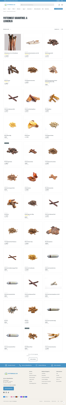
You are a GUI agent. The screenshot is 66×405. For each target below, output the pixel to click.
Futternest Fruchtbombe (29, 268)
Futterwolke (7, 401)
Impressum (40, 401)
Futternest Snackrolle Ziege (50, 320)
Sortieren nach (6, 29)
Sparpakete (44, 375)
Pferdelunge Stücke (8, 161)
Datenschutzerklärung (47, 401)
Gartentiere (29, 8)
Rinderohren (27, 135)
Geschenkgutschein (32, 383)
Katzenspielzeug (44, 383)
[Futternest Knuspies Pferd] (12, 177)
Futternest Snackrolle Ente (50, 268)
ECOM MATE (15, 401)
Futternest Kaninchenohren (50, 346)
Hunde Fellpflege (45, 379)
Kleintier (18, 8)
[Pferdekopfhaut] (53, 98)
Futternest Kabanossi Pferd (30, 294)
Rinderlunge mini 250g (29, 214)
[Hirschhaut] (12, 203)
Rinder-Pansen (7, 80)
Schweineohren (28, 188)
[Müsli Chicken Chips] (33, 231)
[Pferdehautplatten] (53, 231)
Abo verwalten (58, 381)
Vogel (24, 8)
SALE (43, 8)
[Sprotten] (12, 309)
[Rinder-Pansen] (12, 69)
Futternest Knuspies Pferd (9, 188)
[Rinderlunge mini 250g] (33, 203)
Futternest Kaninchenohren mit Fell (32, 53)
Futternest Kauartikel (45, 377)
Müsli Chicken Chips (29, 241)
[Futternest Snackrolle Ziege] (53, 309)
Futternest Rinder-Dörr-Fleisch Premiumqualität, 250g (51, 81)
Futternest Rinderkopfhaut (30, 109)
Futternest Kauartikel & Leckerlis (11, 11)
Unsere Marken (59, 377)
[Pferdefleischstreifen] (53, 177)
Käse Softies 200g (7, 135)
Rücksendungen (32, 377)
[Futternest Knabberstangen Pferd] (12, 257)
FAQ (62, 0)
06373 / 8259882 (12, 384)
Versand (30, 373)
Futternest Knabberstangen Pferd (11, 268)
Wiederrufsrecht (54, 401)
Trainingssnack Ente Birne (30, 80)
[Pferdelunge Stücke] (12, 151)
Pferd (13, 8)
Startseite (4, 11)
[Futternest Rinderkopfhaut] (33, 98)
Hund (4, 8)
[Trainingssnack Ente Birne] (33, 69)
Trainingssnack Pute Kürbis (50, 161)
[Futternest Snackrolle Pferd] (12, 336)
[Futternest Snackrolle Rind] (12, 283)
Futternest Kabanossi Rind (50, 214)
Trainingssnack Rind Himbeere (10, 241)
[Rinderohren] (33, 124)
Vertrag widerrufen (8, 388)
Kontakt (58, 0)
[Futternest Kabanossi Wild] (12, 98)
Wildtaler (26, 320)
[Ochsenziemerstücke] (33, 151)
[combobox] (37, 5)
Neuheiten (47, 8)
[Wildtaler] (33, 309)
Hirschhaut (6, 214)
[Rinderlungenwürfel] (53, 42)
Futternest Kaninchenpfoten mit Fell (52, 294)
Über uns (58, 379)
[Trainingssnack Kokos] (53, 124)
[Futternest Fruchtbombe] (33, 257)
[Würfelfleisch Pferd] (33, 336)
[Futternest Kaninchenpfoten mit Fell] (53, 283)
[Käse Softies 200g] (12, 124)
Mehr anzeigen (33, 359)
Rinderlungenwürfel (49, 53)
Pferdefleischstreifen (49, 188)
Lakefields (43, 373)
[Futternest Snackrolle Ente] (53, 257)
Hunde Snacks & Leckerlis (46, 381)
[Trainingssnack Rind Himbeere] (12, 231)
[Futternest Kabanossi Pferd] (33, 283)
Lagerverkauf (31, 379)
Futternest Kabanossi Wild (9, 109)
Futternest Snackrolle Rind (9, 294)
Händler (30, 381)
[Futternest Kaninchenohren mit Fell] (33, 42)
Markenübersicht (37, 8)
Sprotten (6, 320)
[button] (62, 5)
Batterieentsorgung (32, 375)
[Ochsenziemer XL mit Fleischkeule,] (12, 42)
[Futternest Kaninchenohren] (53, 336)
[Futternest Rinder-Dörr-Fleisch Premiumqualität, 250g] (53, 69)
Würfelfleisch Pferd (28, 346)
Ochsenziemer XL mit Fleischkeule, (11, 53)
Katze (9, 8)
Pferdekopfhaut (48, 109)
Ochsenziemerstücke (29, 161)
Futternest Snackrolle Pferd (9, 346)
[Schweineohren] (33, 177)
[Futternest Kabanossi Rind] (53, 203)
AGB (58, 401)
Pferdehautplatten (48, 241)
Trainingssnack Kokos (49, 135)
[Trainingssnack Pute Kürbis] (53, 151)
